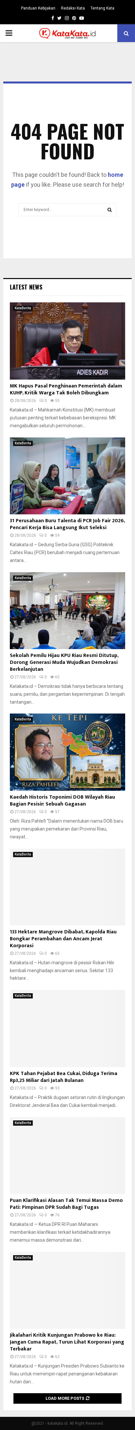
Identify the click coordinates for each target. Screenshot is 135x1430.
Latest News (26, 287)
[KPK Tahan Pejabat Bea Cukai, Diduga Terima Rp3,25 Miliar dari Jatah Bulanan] (67, 1028)
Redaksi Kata (73, 8)
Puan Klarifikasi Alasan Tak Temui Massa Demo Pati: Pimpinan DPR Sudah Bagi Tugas (66, 1204)
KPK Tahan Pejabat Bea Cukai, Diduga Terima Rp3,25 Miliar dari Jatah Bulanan (63, 1077)
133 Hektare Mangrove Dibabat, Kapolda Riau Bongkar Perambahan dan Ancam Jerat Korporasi (63, 938)
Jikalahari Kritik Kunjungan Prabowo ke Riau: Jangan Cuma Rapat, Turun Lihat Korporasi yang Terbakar (67, 1342)
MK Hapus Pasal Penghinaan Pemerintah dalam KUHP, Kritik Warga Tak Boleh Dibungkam (66, 389)
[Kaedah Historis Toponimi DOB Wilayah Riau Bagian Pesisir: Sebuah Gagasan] (67, 752)
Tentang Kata (102, 8)
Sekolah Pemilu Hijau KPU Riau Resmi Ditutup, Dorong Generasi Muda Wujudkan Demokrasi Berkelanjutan (64, 662)
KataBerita (23, 308)
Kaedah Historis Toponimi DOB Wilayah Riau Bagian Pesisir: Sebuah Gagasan (62, 801)
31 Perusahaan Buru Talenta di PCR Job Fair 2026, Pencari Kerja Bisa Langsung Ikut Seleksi (67, 524)
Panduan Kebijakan (38, 8)
